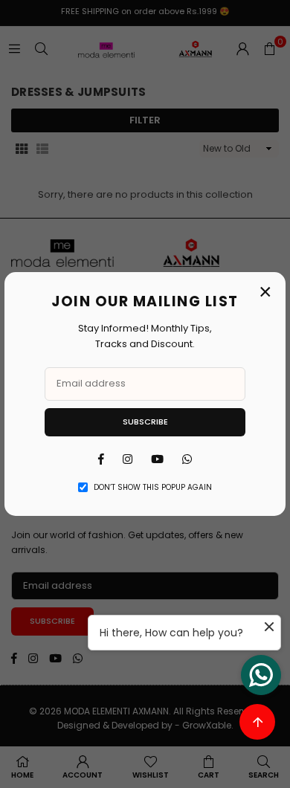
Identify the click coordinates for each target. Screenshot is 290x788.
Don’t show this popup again (153, 487)
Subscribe (145, 421)
